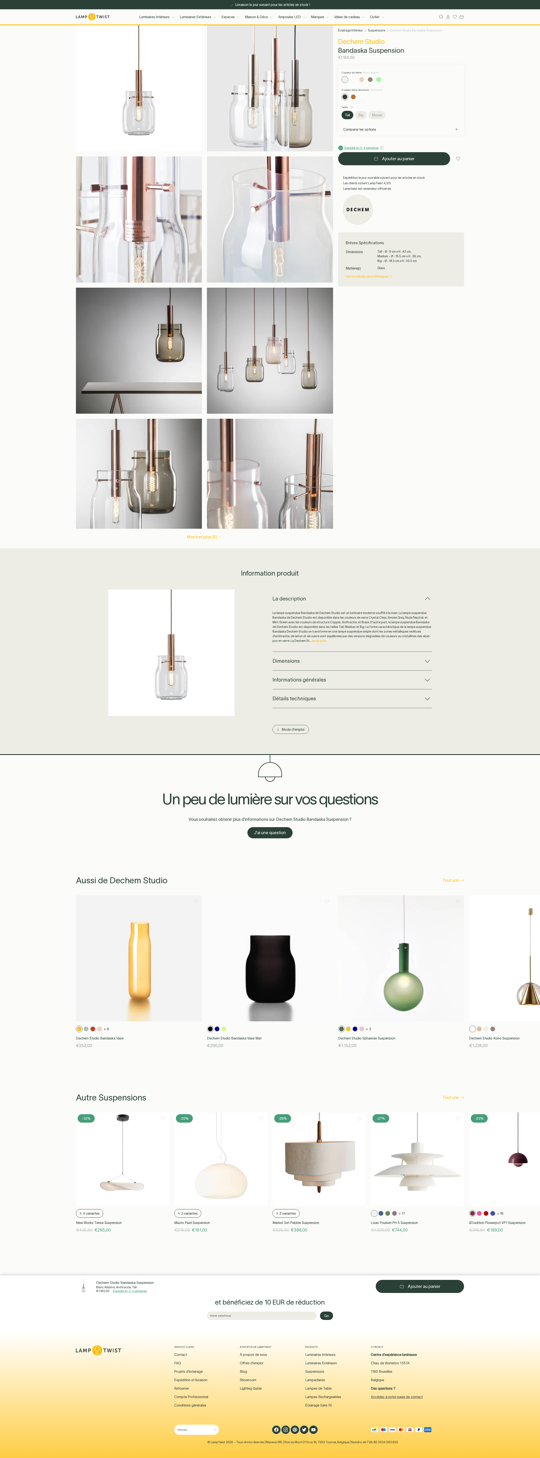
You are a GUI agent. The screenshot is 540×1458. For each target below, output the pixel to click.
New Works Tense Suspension (99, 1223)
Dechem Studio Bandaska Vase (100, 1038)
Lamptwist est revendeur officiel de (367, 188)
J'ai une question (270, 832)
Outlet (374, 17)
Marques (317, 17)
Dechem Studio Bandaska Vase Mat (234, 1038)
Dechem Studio (361, 41)
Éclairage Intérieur (350, 30)
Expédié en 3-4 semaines (130, 1291)
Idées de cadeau (347, 17)
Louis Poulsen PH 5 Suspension (394, 1223)
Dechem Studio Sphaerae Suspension (366, 1038)
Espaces (228, 17)
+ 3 (368, 1029)
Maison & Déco (256, 17)
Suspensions (376, 30)
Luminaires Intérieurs (154, 17)
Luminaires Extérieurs (195, 17)
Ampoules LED (289, 17)
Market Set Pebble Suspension (296, 1223)
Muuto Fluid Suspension (192, 1223)
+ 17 (402, 1213)
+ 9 (106, 1029)
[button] (139, 88)
